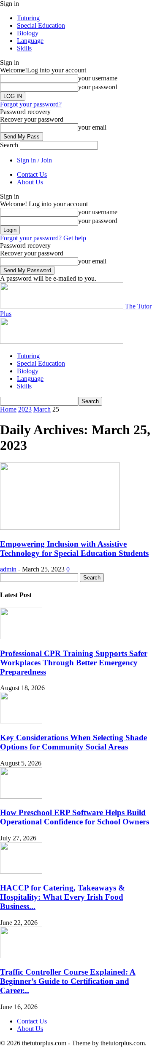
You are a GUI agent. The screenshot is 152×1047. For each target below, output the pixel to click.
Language (30, 40)
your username (97, 78)
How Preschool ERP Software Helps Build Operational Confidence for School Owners (74, 817)
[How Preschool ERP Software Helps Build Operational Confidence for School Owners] (21, 796)
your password (97, 86)
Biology (27, 33)
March (42, 409)
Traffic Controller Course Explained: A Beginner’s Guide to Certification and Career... (68, 981)
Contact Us (32, 174)
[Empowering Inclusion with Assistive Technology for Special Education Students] (60, 527)
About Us (30, 182)
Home (8, 409)
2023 (25, 409)
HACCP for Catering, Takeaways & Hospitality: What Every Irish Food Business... (62, 897)
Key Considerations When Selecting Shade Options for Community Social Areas (73, 742)
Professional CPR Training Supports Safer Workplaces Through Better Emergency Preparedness (73, 662)
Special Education (41, 25)
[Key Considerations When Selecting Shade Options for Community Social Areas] (21, 721)
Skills (24, 48)
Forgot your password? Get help (43, 238)
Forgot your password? (31, 104)
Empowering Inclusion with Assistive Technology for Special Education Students (74, 548)
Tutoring (28, 17)
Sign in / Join (34, 160)
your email (92, 127)
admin (8, 569)
